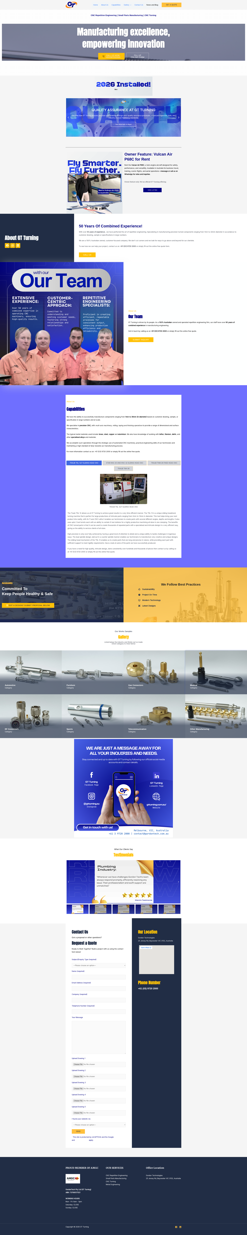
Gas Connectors (135, 685)
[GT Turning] (71, 5)
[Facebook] (176, 1227)
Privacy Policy (119, 1137)
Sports (70, 729)
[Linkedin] (180, 1227)
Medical (193, 685)
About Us (104, 5)
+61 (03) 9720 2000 (148, 988)
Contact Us (138, 5)
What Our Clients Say (123, 849)
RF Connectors (12, 729)
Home (95, 5)
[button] (130, 5)
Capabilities (116, 5)
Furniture (71, 685)
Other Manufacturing (199, 729)
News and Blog (152, 5)
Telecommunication (137, 729)
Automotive (10, 685)
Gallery (126, 5)
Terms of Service (81, 1140)
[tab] (84, 463)
